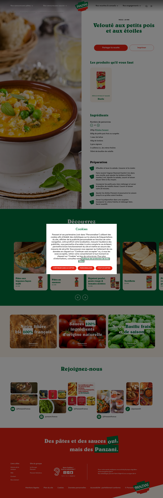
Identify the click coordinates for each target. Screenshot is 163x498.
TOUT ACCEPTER (104, 268)
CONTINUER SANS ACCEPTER (63, 268)
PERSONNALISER (86, 268)
